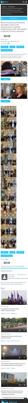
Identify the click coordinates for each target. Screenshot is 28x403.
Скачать (5, 79)
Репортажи (11, 6)
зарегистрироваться (6, 284)
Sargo (6, 39)
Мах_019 (6, 306)
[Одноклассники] (7, 36)
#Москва (4, 47)
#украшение (14, 313)
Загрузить (14, 18)
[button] (14, 69)
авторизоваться (18, 284)
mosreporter (11, 274)
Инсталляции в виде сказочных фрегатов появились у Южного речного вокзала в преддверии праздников (12, 392)
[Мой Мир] (9, 36)
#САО (12, 47)
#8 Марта (20, 47)
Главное (4, 6)
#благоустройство (15, 340)
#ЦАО (8, 313)
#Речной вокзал (6, 50)
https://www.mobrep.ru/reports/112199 (14, 266)
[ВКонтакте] (5, 36)
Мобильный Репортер (4, 2)
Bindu (8, 361)
